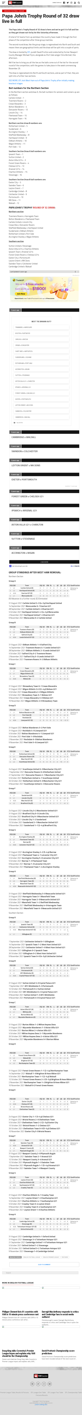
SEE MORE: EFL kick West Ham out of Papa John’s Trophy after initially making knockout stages (41, 82)
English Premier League (51, 1257)
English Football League (31, 1257)
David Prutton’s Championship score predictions (58, 1352)
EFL (29, 52)
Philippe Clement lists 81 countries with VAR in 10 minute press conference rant (20, 1313)
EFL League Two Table (55, 1392)
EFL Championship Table (73, 1392)
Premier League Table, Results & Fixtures (14, 1392)
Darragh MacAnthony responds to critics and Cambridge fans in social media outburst (60, 1314)
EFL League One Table (38, 1392)
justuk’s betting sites (41, 1404)
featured (65, 1257)
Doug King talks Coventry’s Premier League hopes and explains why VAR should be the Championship (18, 1353)
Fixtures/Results (42, 1395)
